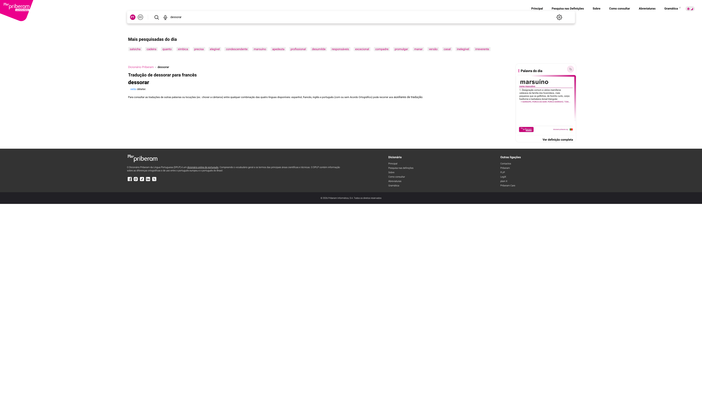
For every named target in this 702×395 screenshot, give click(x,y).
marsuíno (260, 49)
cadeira (151, 49)
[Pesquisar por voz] (165, 17)
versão (433, 49)
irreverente (482, 49)
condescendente (237, 49)
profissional (298, 49)
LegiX (503, 177)
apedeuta (278, 49)
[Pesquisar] (157, 17)
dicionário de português (202, 167)
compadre (381, 49)
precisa (199, 49)
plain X (503, 181)
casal (447, 49)
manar (418, 49)
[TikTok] (142, 181)
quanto (167, 49)
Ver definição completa (558, 139)
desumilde (319, 49)
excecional (362, 49)
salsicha (135, 49)
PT (132, 17)
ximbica (183, 49)
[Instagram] (136, 181)
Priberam (505, 168)
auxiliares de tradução (408, 97)
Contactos (505, 163)
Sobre (596, 8)
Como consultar (619, 8)
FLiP (502, 172)
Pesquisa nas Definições (568, 8)
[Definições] (559, 17)
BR (140, 17)
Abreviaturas (647, 8)
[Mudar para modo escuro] (690, 8)
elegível (215, 49)
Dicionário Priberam (141, 67)
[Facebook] (130, 181)
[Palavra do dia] (570, 69)
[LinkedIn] (148, 181)
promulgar (401, 49)
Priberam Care (507, 185)
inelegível (463, 49)
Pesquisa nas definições (400, 168)
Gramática (671, 8)
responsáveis (340, 49)
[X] (154, 181)
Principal (537, 8)
